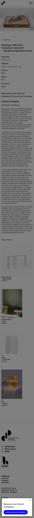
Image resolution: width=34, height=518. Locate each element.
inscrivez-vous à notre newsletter (16, 512)
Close (30, 500)
